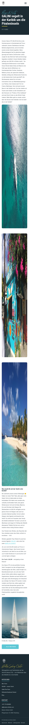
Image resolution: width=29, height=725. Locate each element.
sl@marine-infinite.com (8, 707)
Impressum (4, 722)
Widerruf (10, 722)
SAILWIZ (13, 541)
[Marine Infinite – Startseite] (3, 3)
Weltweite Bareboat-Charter (9, 692)
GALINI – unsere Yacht (8, 686)
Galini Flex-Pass (6, 689)
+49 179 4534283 (6, 704)
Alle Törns (4, 683)
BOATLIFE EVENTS (10, 543)
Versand (23, 722)
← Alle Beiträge (10, 646)
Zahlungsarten (16, 722)
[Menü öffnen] (25, 3)
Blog (3, 695)
